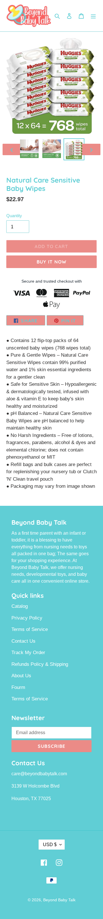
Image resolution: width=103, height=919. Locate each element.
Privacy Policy (26, 618)
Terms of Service (29, 629)
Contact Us (23, 641)
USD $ (50, 844)
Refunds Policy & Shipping (39, 664)
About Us (21, 675)
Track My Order (28, 652)
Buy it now (52, 262)
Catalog (19, 606)
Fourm (18, 687)
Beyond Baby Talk (59, 900)
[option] (29, 149)
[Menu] (93, 15)
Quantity (14, 215)
